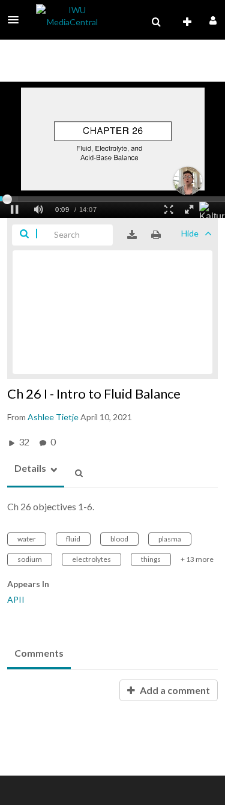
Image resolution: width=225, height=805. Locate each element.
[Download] (132, 235)
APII (16, 599)
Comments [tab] (39, 653)
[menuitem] (156, 22)
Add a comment (174, 690)
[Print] (156, 235)
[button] (16, 19)
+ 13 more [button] (197, 559)
